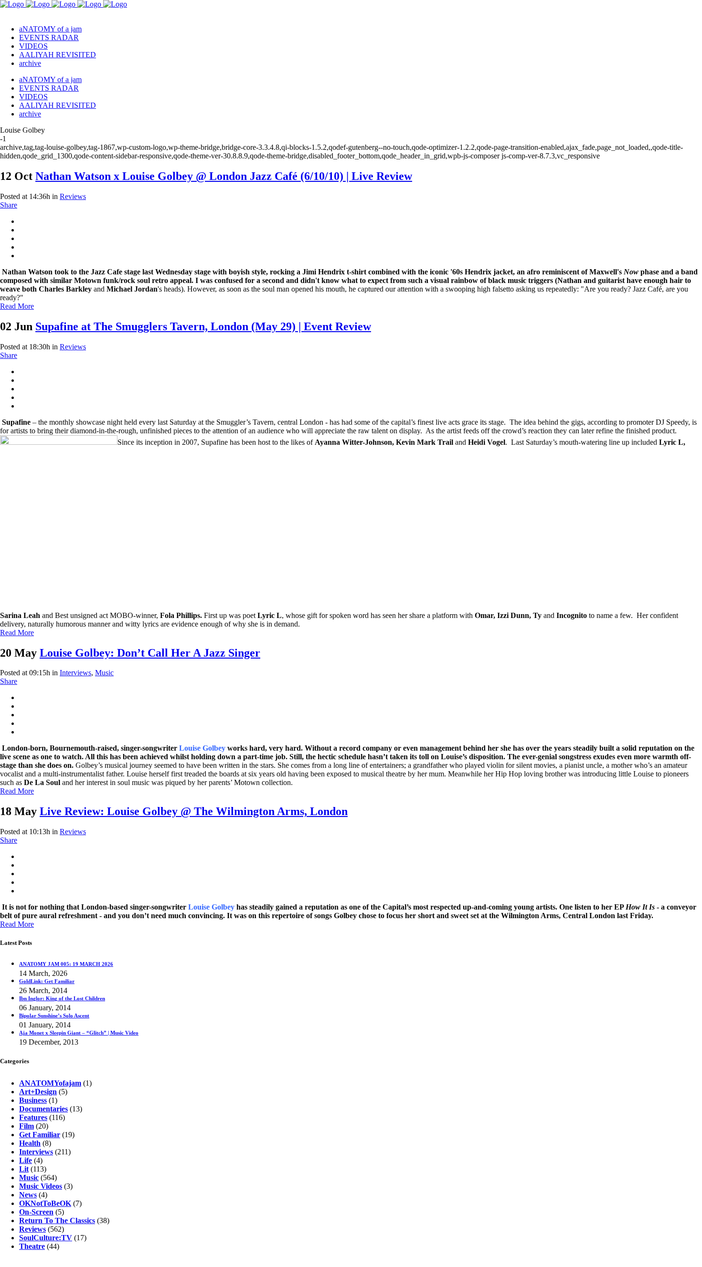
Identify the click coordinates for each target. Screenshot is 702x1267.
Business (33, 1100)
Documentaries (43, 1109)
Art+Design (38, 1092)
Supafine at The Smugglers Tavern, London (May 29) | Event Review (203, 326)
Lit (24, 1169)
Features (33, 1117)
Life (25, 1160)
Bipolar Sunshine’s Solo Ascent (54, 1015)
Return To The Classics (57, 1220)
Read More (17, 306)
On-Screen (36, 1212)
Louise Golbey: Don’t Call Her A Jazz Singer (150, 653)
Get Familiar (39, 1135)
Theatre (32, 1246)
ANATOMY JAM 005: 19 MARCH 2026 (66, 964)
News (28, 1195)
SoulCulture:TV (45, 1238)
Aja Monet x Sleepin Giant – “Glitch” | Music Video (78, 1033)
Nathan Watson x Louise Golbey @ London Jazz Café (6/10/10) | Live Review (223, 176)
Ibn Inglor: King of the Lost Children (62, 998)
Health (30, 1143)
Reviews (73, 196)
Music (104, 673)
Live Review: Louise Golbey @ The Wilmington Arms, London (194, 811)
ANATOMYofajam (50, 1083)
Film (26, 1126)
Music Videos (40, 1186)
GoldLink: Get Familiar (46, 981)
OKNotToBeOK (45, 1203)
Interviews (75, 673)
